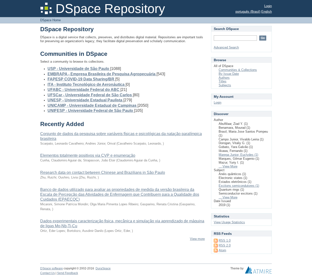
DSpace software (51, 268)
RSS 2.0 (225, 245)
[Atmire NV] (258, 271)
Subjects (225, 85)
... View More (228, 166)
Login (268, 6)
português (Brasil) (247, 11)
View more (197, 239)
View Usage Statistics (229, 222)
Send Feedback (67, 273)
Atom (222, 250)
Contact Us (47, 273)
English (266, 11)
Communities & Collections (238, 70)
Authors (224, 77)
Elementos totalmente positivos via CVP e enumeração (87, 155)
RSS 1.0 (225, 240)
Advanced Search (226, 47)
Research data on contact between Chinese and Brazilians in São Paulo (102, 172)
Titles (222, 81)
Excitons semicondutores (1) (239, 185)
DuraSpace (103, 268)
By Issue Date (229, 74)
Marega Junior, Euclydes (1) (238, 155)
